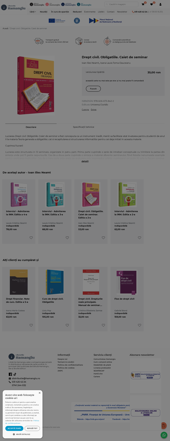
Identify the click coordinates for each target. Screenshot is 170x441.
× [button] (40, 393)
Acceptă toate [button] (14, 428)
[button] (22, 434)
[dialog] (22, 414)
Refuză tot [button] (32, 428)
